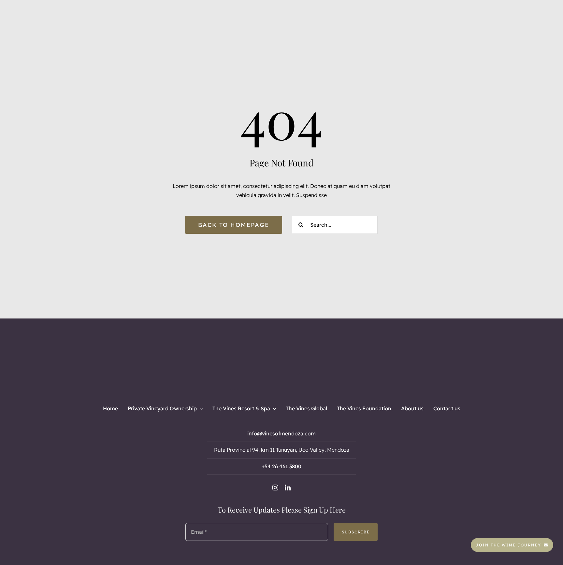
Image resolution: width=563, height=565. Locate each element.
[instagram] (275, 487)
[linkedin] (288, 487)
